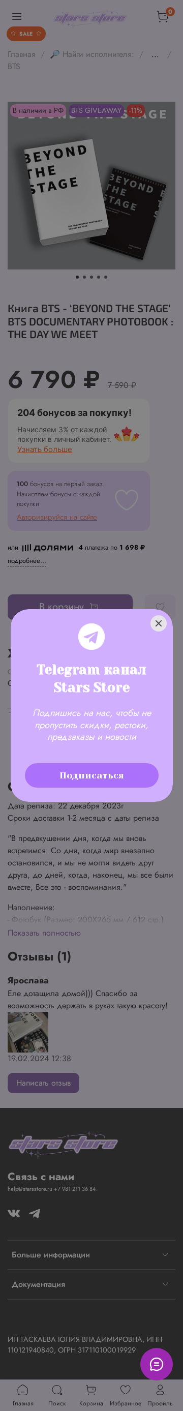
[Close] (158, 623)
